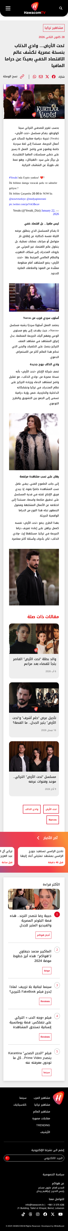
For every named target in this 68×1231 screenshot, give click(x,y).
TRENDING (43, 1125)
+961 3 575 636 (55, 1205)
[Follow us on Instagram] (37, 1214)
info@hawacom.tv (35, 1205)
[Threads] (30, 1214)
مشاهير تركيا (54, 28)
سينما (22, 1098)
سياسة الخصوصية (53, 1174)
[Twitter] (47, 77)
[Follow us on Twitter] (53, 1214)
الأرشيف (45, 1132)
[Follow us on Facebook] (45, 1214)
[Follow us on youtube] (60, 1214)
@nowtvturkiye (17, 198)
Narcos (53, 820)
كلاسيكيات (19, 1104)
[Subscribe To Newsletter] (7, 1158)
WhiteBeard (59, 1226)
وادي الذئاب (31, 809)
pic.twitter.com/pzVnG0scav (24, 204)
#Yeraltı (13, 177)
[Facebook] (54, 77)
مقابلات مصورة (41, 1118)
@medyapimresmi (36, 198)
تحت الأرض (51, 809)
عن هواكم (58, 1183)
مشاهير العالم (41, 1111)
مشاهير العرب (42, 1098)
